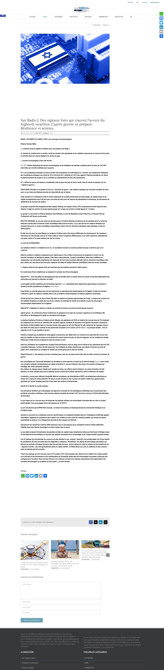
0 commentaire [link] (35, 568)
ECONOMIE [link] (89, 657)
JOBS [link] (86, 662)
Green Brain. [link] (54, 286)
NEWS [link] (51, 133)
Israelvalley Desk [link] (28, 133)
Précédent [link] (97, 25)
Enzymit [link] (98, 361)
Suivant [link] (105, 25)
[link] (130, 2)
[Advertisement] (65, 102)
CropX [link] (63, 284)
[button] (22, 554)
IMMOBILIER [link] (89, 666)
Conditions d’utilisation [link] (30, 662)
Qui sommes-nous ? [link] (29, 657)
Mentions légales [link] (28, 666)
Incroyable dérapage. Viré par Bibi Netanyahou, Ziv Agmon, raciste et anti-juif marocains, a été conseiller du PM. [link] (34, 564)
